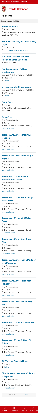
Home (4, 410)
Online (6, 80)
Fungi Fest (7, 102)
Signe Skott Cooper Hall (18, 50)
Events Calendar (18, 9)
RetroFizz (7, 117)
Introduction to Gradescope (16, 87)
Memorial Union (8, 128)
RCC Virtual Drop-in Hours (15, 361)
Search (24, 410)
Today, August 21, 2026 (10, 21)
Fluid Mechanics (10, 26)
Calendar (14, 410)
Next (26, 395)
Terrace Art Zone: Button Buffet (19, 322)
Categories (33, 410)
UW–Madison (14, 2)
